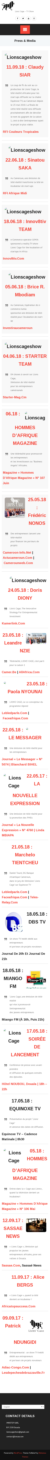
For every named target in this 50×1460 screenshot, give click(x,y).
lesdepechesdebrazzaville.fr (23, 1372)
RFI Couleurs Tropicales (21, 131)
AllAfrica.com (29, 672)
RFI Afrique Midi (15, 193)
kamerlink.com (13, 623)
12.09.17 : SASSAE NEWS (13, 1228)
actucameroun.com (17, 557)
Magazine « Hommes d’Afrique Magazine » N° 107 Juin (24, 478)
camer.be (9, 672)
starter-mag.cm (14, 397)
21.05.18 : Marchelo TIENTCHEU (25, 854)
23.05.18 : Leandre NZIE (16, 642)
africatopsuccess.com (18, 1306)
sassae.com (11, 1265)
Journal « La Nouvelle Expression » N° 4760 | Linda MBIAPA (23, 830)
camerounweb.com (18, 563)
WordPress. (18, 1453)
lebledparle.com (14, 713)
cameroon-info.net (17, 552)
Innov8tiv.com (13, 258)
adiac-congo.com (15, 1367)
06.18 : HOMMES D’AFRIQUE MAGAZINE (22, 428)
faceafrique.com (15, 718)
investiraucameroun (17, 328)
